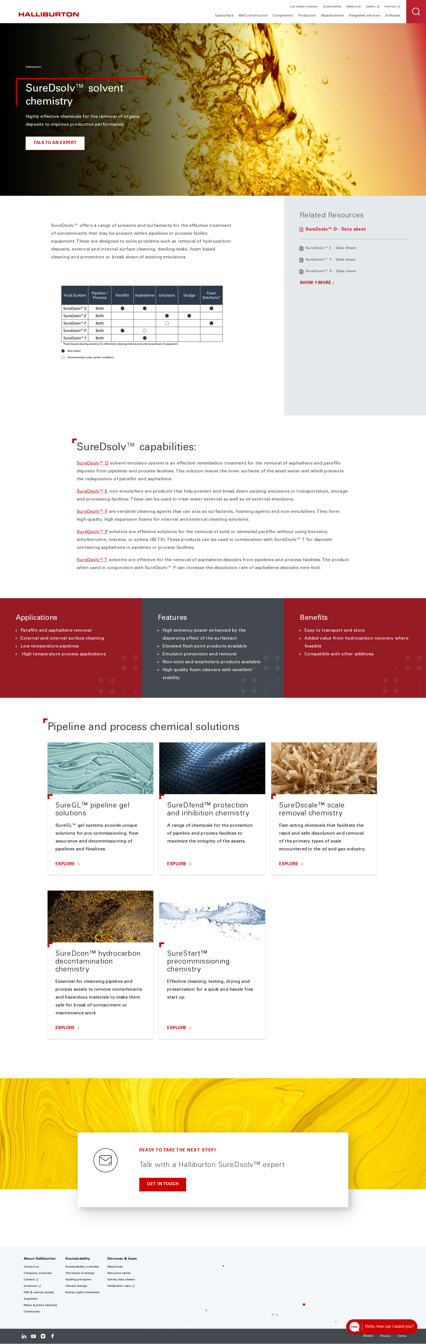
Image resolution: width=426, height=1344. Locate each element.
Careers (371, 6)
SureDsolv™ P (92, 532)
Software (392, 16)
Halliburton (33, 67)
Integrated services (364, 16)
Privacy (385, 1336)
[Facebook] (52, 1336)
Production (307, 16)
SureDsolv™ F (92, 512)
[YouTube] (33, 1336)
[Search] (416, 11)
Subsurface (224, 16)
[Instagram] (43, 1336)
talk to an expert (55, 143)
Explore (65, 864)
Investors (390, 6)
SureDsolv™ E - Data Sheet (331, 248)
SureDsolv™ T (92, 560)
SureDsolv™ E (92, 491)
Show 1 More (315, 283)
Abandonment (332, 16)
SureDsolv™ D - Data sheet (336, 230)
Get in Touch (162, 1184)
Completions (282, 16)
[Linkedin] (24, 1336)
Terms (401, 1336)
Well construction (252, 16)
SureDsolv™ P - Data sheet (331, 271)
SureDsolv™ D (92, 463)
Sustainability (332, 6)
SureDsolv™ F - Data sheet (331, 260)
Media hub (353, 6)
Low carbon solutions (304, 6)
